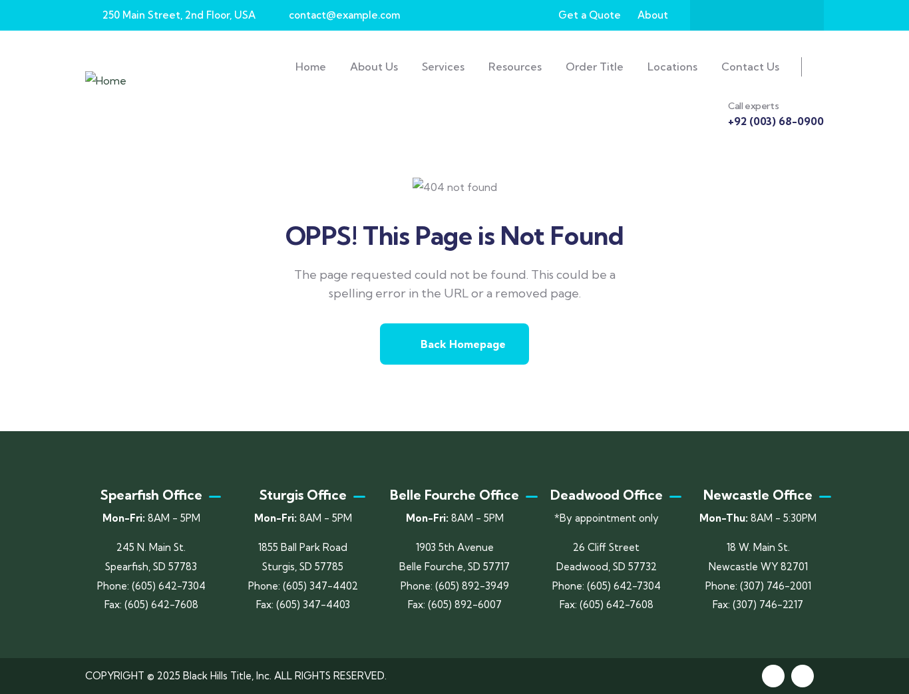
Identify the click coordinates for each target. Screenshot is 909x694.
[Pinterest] (796, 15)
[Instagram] (770, 15)
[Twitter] (744, 15)
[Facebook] (718, 15)
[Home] (105, 80)
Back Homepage (462, 344)
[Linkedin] (802, 676)
